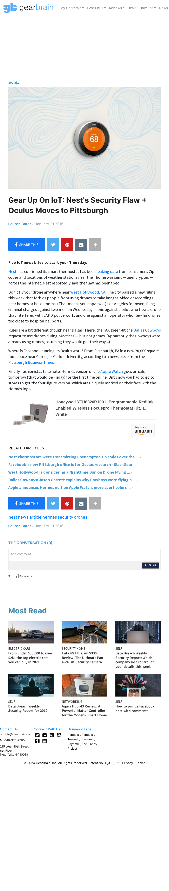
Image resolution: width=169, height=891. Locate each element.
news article (30, 517)
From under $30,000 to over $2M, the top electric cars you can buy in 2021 (30, 657)
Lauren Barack (21, 224)
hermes (49, 517)
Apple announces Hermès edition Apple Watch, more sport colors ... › (70, 487)
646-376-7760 (14, 740)
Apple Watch (111, 371)
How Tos (146, 8)
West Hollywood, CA (87, 292)
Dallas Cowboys (147, 330)
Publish (150, 565)
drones (80, 517)
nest (13, 517)
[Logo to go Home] (29, 8)
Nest (12, 271)
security (65, 517)
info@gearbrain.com (18, 734)
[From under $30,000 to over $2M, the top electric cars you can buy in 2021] (31, 632)
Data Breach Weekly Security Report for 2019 (27, 708)
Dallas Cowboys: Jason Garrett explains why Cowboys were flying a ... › (73, 479)
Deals (132, 8)
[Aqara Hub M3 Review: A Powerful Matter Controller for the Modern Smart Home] (84, 684)
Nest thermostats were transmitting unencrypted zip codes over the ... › (74, 456)
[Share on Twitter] (53, 244)
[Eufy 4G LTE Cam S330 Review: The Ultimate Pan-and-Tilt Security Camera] (84, 632)
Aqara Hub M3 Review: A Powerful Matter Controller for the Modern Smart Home (84, 710)
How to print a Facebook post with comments (134, 708)
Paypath (73, 744)
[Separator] (95, 244)
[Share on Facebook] (26, 244)
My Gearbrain (70, 8)
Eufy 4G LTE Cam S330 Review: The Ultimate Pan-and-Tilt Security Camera (83, 657)
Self (118, 648)
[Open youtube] (59, 735)
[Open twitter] (37, 735)
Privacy (127, 763)
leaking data (107, 271)
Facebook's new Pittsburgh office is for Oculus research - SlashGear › (71, 464)
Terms (140, 763)
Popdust (73, 734)
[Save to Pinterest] (67, 244)
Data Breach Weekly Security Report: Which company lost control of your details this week (134, 660)
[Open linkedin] (44, 740)
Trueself (73, 739)
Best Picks (95, 8)
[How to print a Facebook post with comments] (138, 685)
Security (13, 82)
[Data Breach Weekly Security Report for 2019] (31, 684)
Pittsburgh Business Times (31, 362)
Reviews (115, 8)
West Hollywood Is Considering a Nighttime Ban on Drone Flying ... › (70, 472)
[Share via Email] (81, 245)
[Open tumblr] (37, 740)
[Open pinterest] (52, 735)
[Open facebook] (44, 735)
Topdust (87, 734)
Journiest (87, 739)
